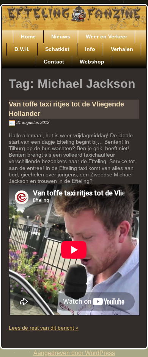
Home (28, 36)
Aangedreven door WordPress (74, 353)
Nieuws (60, 36)
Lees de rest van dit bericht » (44, 328)
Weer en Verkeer (106, 36)
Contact (54, 62)
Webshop (92, 62)
